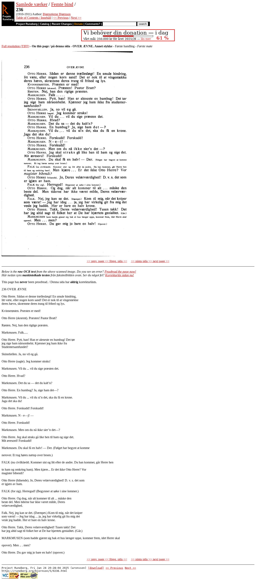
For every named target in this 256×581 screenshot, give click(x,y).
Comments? (92, 23)
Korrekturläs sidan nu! (119, 275)
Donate (78, 23)
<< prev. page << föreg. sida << (107, 261)
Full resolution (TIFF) (15, 46)
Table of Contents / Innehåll (33, 17)
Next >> (76, 17)
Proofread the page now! (120, 271)
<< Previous (61, 17)
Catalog (44, 23)
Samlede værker (31, 4)
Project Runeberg (27, 23)
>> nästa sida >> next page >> (150, 261)
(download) (96, 567)
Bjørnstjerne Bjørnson (57, 14)
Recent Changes (62, 23)
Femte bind (62, 4)
